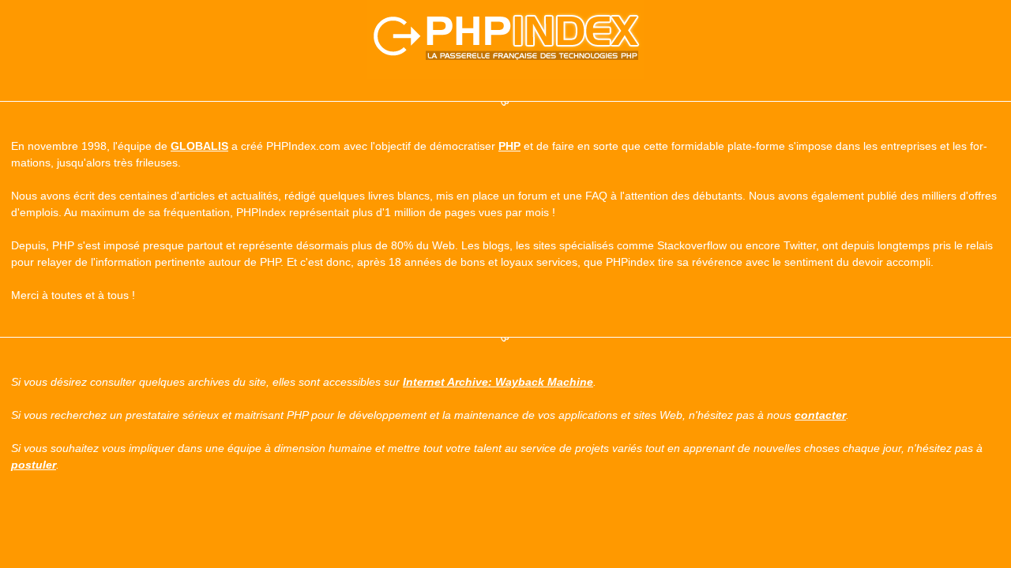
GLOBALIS (199, 146)
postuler (33, 464)
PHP (509, 146)
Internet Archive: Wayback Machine (498, 382)
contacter (820, 415)
